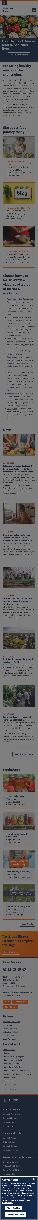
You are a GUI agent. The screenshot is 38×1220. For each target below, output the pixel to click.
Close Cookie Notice (15, 1214)
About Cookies (13, 1208)
